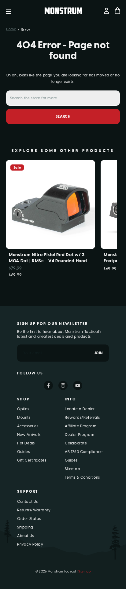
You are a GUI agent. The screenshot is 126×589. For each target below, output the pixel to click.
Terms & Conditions (82, 477)
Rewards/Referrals (82, 417)
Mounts (24, 417)
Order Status (29, 519)
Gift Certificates (31, 460)
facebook (48, 385)
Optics (23, 409)
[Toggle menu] (13, 10)
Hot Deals (26, 443)
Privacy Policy (30, 544)
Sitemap (72, 469)
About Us (25, 536)
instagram (63, 385)
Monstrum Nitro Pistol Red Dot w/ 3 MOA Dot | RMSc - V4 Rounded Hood (48, 257)
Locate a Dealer (80, 409)
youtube (77, 385)
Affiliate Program (80, 426)
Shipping (25, 527)
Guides (23, 452)
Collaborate (76, 443)
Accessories (28, 426)
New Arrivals (28, 435)
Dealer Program (79, 435)
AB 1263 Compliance (84, 452)
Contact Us (27, 501)
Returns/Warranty (34, 510)
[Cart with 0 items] (117, 10)
